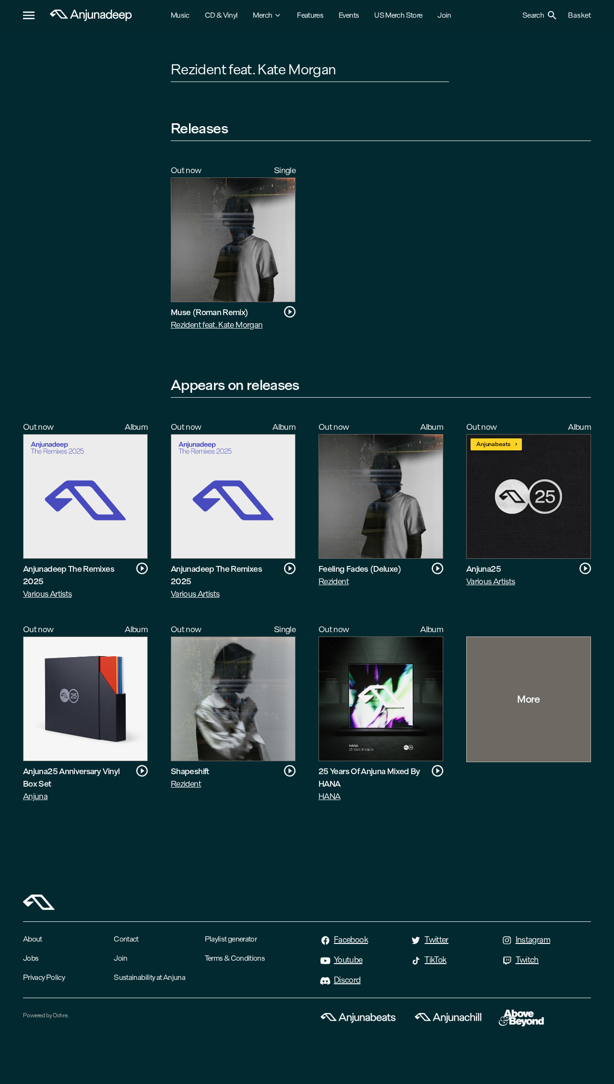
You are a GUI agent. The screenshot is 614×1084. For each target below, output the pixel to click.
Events (349, 15)
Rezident (334, 581)
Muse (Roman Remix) (209, 312)
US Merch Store (398, 15)
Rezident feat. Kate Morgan (216, 324)
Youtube (348, 959)
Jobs (30, 958)
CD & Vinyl (221, 15)
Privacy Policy (44, 977)
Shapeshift (190, 771)
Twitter (437, 939)
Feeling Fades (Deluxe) (360, 569)
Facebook (351, 939)
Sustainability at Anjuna (149, 977)
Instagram (533, 939)
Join (444, 15)
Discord (347, 980)
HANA (329, 796)
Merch (262, 15)
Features (310, 15)
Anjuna (35, 796)
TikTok (435, 959)
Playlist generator (231, 938)
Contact (126, 938)
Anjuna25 (483, 569)
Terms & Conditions (235, 958)
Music (180, 15)
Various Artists (47, 594)
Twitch (527, 959)
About (32, 938)
